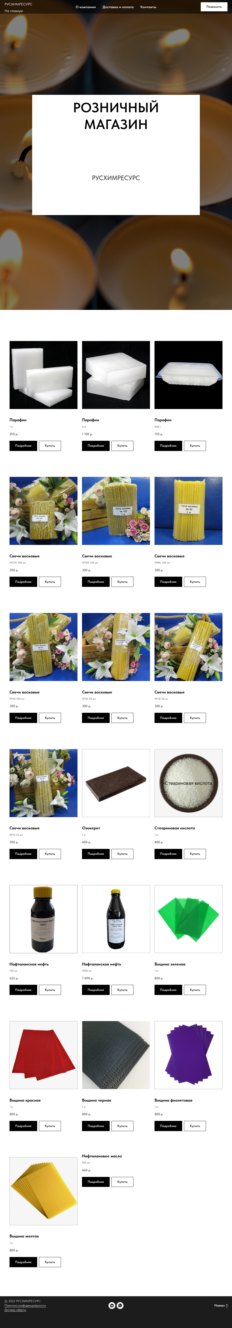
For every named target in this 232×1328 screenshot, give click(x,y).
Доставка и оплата (118, 7)
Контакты (148, 7)
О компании (86, 7)
